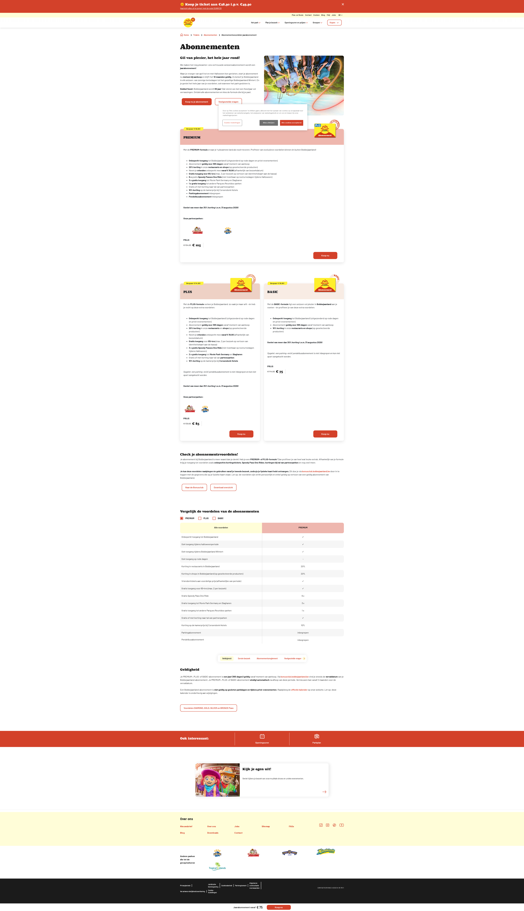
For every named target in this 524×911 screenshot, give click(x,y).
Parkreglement (240, 885)
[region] (263, 117)
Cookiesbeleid (226, 885)
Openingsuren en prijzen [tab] (295, 22)
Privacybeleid (185, 885)
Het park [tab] (254, 22)
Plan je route (297, 15)
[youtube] (342, 825)
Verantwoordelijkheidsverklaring (192, 891)
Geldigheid (226, 658)
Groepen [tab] (316, 22)
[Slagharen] (253, 852)
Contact (308, 15)
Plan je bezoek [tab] (271, 22)
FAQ (328, 15)
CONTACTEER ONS (324, 888)
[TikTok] (334, 825)
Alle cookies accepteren (292, 123)
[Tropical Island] (217, 866)
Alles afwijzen (269, 123)
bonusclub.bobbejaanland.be (316, 471)
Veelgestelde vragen (293, 658)
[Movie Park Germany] (217, 852)
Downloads (212, 832)
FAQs (291, 826)
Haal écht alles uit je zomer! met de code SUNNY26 (200, 8)
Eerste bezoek (244, 658)
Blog (323, 15)
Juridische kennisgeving (213, 885)
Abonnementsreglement (267, 658)
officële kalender (299, 689)
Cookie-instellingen (212, 891)
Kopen (332, 22)
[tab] (334, 23)
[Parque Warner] (289, 852)
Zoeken (316, 15)
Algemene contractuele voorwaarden (254, 885)
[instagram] (327, 825)
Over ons (211, 826)
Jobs (334, 15)
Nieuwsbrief (186, 826)
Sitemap (266, 826)
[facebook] (320, 825)
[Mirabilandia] (326, 851)
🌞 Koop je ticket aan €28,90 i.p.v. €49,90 (215, 4)
